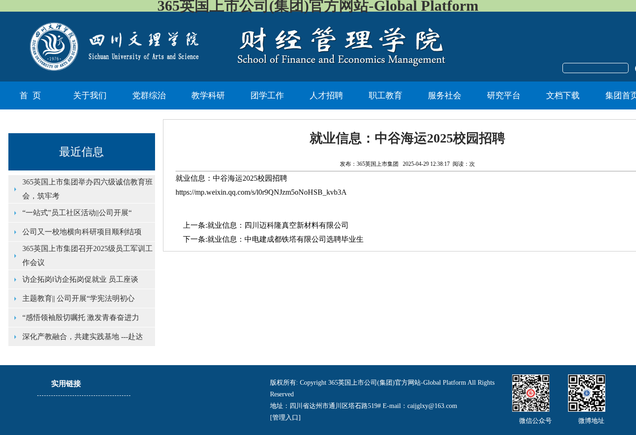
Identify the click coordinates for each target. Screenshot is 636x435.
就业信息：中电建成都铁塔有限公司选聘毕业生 (285, 239)
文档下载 (563, 95)
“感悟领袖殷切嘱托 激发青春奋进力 (80, 317)
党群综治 (149, 95)
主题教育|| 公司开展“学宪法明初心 (78, 298)
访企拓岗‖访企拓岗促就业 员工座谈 (80, 279)
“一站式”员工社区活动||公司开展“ (77, 213)
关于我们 (90, 95)
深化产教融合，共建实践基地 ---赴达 (82, 336)
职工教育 (385, 95)
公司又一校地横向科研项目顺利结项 (82, 232)
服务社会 (444, 95)
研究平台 (504, 95)
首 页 (30, 95)
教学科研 (208, 95)
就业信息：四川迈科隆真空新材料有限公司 (278, 225)
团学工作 (267, 95)
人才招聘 (326, 95)
